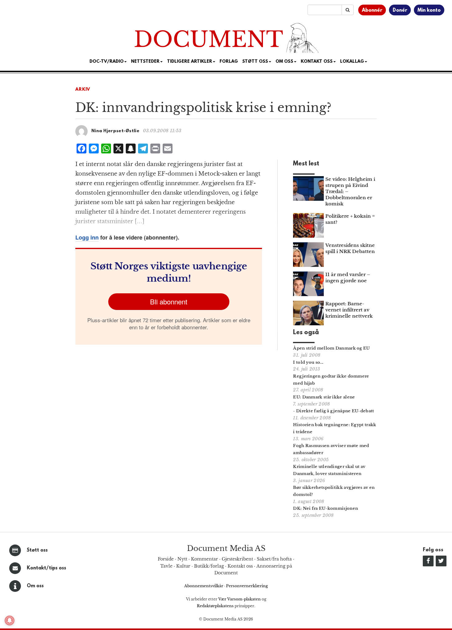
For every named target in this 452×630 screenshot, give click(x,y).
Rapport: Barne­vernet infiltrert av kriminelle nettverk (349, 310)
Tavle (166, 566)
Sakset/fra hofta (274, 559)
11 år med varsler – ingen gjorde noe (347, 277)
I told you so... (308, 362)
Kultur (183, 566)
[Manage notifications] (9, 620)
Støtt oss (37, 550)
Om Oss (284, 61)
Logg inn (87, 237)
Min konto (429, 10)
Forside (166, 559)
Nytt (182, 559)
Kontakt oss (317, 61)
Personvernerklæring (247, 586)
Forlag (229, 61)
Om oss (35, 586)
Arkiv (82, 89)
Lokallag (352, 61)
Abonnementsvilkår (204, 586)
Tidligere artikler (189, 61)
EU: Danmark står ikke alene (324, 397)
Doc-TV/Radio (106, 61)
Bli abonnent (168, 301)
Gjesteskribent (237, 559)
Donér (400, 10)
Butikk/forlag (209, 566)
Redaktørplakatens (215, 606)
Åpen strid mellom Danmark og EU (331, 348)
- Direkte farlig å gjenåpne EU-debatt (333, 411)
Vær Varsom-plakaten (239, 599)
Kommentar (204, 559)
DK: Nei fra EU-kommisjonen (325, 508)
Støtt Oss (255, 61)
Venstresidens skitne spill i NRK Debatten (350, 248)
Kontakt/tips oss (46, 568)
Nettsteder (145, 61)
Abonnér (372, 10)
